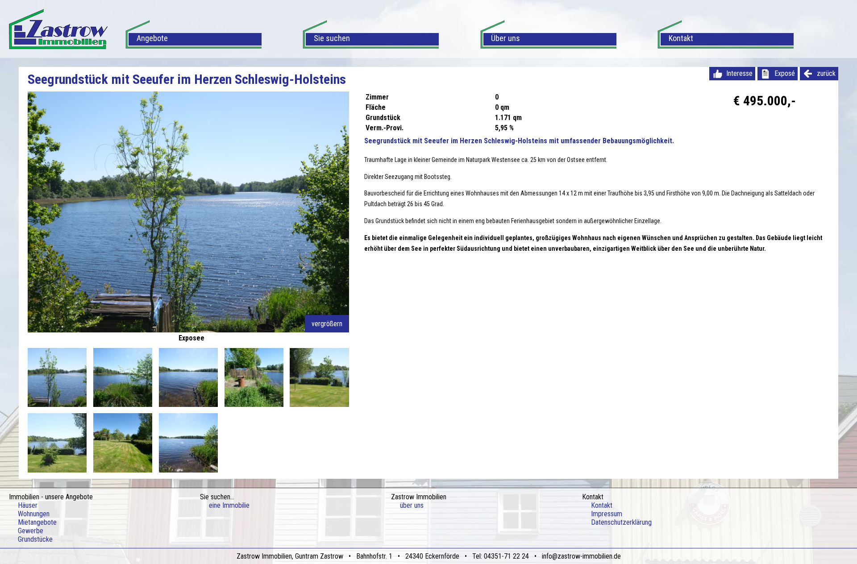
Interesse (739, 73)
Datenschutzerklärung (621, 522)
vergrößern (327, 323)
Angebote (152, 38)
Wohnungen (34, 514)
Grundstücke (35, 539)
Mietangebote (37, 522)
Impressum (606, 514)
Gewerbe (30, 531)
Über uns (505, 38)
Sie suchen (332, 38)
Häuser (27, 505)
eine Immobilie (229, 505)
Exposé (784, 73)
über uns (412, 505)
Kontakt (681, 38)
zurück (826, 73)
